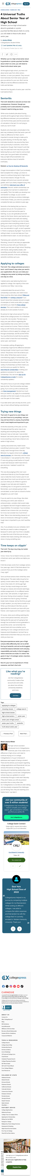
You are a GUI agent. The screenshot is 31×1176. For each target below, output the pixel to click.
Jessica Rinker (7, 40)
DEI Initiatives (5, 1024)
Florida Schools (6, 1096)
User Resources (6, 1070)
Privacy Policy (11, 996)
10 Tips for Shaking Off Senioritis (17, 166)
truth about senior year (9, 727)
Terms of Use (5, 996)
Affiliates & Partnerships (8, 1028)
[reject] (12, 866)
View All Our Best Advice (8, 1133)
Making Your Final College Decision (11, 1124)
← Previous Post (7, 733)
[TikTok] (22, 987)
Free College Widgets (7, 1068)
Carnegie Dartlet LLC (14, 995)
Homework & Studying (7, 1126)
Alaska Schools (5, 1079)
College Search (6, 1042)
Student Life (13, 9)
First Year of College (7, 1131)
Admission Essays (6, 1112)
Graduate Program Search (8, 1059)
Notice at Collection (19, 996)
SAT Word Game (6, 1063)
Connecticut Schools (7, 1091)
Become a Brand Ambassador (9, 1031)
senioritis (20, 723)
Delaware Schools (6, 1093)
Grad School (5, 1056)
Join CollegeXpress (16, 817)
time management (9, 391)
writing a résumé (16, 297)
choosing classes (7, 709)
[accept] (19, 866)
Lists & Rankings (6, 1052)
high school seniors (8, 716)
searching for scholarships (9, 369)
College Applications (7, 1110)
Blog (19, 9)
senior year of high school (10, 720)
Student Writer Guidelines (9, 1033)
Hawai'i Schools (6, 1100)
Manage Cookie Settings (23, 998)
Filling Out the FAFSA (7, 1119)
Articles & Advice (5, 9)
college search (21, 709)
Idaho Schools (5, 1103)
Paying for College (6, 1121)
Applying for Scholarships (8, 1117)
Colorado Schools (6, 1089)
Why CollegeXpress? (7, 1019)
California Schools (6, 1086)
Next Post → (24, 733)
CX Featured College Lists (8, 1054)
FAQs (3, 1021)
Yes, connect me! (16, 860)
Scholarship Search (7, 1047)
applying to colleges (9, 705)
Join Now (15, 695)
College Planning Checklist (9, 1061)
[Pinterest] (14, 987)
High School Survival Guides (9, 1128)
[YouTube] (18, 987)
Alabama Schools (6, 1077)
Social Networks (6, 1026)
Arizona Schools (6, 1082)
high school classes (8, 712)
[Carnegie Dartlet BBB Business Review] (7, 1010)
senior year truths (8, 723)
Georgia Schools (6, 1098)
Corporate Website (7, 1035)
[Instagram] (11, 987)
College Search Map (7, 1045)
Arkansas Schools (6, 1084)
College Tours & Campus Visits (10, 1114)
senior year (21, 716)
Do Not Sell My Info (13, 998)
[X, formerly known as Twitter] (7, 987)
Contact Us (5, 1017)
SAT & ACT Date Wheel (8, 1066)
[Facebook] (3, 987)
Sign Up (26, 3)
